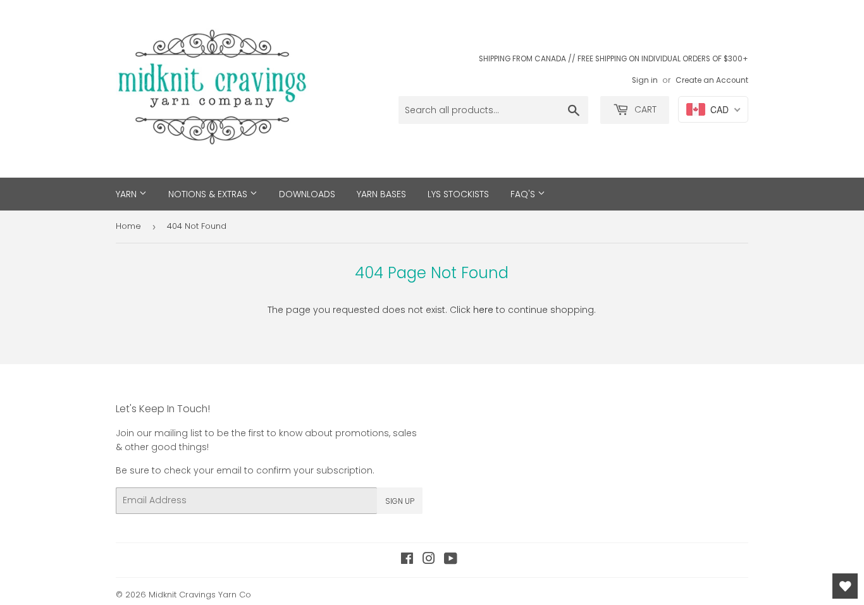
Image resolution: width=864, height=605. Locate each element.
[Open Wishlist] (845, 586)
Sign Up (399, 501)
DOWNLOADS (307, 194)
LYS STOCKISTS (458, 194)
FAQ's (524, 194)
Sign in (645, 80)
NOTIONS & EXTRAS (209, 194)
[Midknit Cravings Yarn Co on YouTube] (450, 560)
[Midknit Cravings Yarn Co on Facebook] (407, 560)
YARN (127, 194)
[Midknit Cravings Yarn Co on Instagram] (429, 560)
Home (128, 226)
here (483, 309)
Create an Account (712, 80)
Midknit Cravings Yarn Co (200, 595)
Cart (644, 109)
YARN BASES (381, 194)
